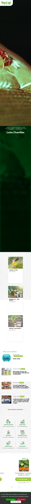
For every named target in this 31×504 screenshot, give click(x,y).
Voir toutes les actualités (15, 409)
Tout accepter (10, 499)
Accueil (8, 127)
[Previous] (12, 487)
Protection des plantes (16, 127)
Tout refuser (21, 499)
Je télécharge (14, 479)
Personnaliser (15, 501)
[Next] (19, 487)
